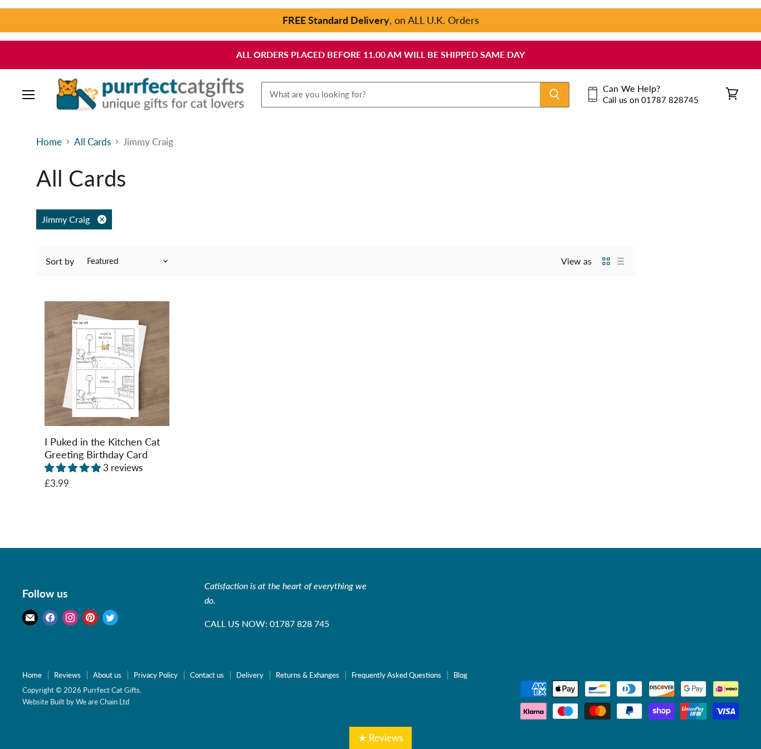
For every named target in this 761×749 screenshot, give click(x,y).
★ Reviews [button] (380, 737)
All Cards (92, 142)
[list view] (620, 261)
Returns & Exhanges (307, 674)
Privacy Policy (156, 674)
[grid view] (606, 261)
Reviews (67, 674)
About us (107, 674)
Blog (460, 674)
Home (49, 142)
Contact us (207, 674)
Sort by (60, 261)
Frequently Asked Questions (396, 674)
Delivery (250, 674)
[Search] (554, 94)
